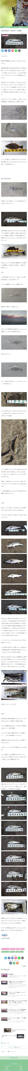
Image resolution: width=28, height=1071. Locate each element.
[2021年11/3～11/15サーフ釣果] (9, 50)
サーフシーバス (5, 948)
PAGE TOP (14, 1057)
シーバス (13, 948)
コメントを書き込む (14, 1047)
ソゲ (18, 948)
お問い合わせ (7, 1066)
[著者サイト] (10, 963)
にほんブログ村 (5, 938)
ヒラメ (22, 948)
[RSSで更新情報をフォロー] (17, 963)
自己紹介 (20, 1066)
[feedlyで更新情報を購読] (14, 963)
